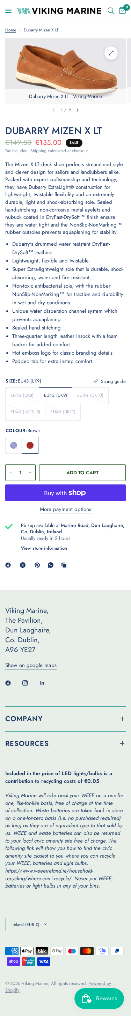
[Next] (77, 110)
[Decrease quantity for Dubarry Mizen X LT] (11, 473)
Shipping (38, 151)
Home (10, 30)
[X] (24, 565)
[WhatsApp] (52, 565)
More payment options (66, 509)
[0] (121, 11)
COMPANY (24, 719)
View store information (44, 548)
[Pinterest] (39, 565)
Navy (13, 445)
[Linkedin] (47, 683)
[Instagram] (30, 683)
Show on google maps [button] (31, 665)
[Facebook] (9, 565)
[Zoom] (111, 53)
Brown (30, 445)
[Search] (111, 11)
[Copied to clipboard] (65, 565)
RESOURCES (27, 744)
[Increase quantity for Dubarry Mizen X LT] (30, 473)
